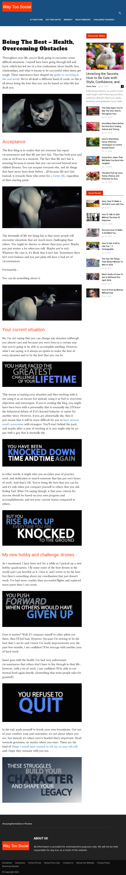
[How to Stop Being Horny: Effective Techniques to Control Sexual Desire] (92, 142)
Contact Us (68, 862)
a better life (58, 175)
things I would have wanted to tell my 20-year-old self (44, 746)
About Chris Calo (52, 862)
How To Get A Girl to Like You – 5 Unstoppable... (111, 246)
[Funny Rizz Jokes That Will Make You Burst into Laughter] (92, 160)
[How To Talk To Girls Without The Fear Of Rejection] (92, 217)
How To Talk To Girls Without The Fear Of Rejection (111, 217)
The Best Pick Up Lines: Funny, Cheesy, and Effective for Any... (112, 176)
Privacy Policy (103, 862)
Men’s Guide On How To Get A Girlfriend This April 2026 (112, 277)
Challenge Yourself (104, 19)
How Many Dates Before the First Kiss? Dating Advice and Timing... (113, 126)
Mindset (68, 19)
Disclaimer (7, 862)
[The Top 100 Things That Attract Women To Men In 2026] (92, 262)
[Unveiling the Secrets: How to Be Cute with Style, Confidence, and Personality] (105, 56)
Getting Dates (53, 19)
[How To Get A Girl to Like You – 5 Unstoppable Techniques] (92, 246)
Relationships (83, 19)
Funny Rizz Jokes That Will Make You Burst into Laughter (113, 160)
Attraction (36, 19)
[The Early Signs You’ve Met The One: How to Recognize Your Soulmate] (92, 110)
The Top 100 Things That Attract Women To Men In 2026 (112, 262)
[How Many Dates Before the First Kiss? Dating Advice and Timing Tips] (92, 126)
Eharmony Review (10, 866)
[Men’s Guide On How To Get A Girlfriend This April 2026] (92, 276)
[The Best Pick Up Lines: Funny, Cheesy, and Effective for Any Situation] (92, 176)
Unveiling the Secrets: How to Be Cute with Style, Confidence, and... (104, 78)
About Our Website (85, 862)
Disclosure (20, 862)
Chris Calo (91, 86)
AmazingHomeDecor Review (17, 823)
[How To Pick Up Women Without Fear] (92, 292)
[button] (120, 13)
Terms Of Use (34, 862)
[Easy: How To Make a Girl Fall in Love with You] (92, 203)
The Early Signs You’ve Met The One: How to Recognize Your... (112, 111)
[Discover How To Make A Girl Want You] (92, 233)
